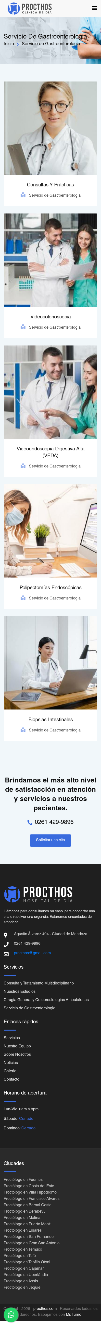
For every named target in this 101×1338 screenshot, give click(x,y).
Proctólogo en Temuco (23, 1250)
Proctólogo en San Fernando (29, 1237)
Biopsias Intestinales (50, 720)
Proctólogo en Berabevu (25, 1212)
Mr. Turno (73, 1315)
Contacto (11, 1080)
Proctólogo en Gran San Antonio (32, 1244)
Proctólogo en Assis (21, 1282)
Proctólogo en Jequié (22, 1288)
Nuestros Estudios (20, 992)
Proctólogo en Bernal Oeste (27, 1205)
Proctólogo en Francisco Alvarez (32, 1199)
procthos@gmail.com (32, 953)
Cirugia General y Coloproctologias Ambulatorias (46, 1000)
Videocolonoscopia (50, 317)
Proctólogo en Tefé (20, 1256)
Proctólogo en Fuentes (23, 1180)
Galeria (10, 1072)
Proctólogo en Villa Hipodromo (30, 1193)
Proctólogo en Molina (22, 1218)
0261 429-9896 (54, 823)
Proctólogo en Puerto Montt (27, 1224)
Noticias (11, 1063)
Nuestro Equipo (17, 1047)
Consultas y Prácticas (50, 185)
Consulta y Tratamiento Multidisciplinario (39, 984)
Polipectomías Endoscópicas (51, 588)
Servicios (12, 1038)
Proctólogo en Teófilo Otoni (27, 1263)
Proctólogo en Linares (23, 1231)
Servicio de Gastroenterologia (29, 1009)
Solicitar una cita (50, 840)
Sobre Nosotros (17, 1055)
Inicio (9, 44)
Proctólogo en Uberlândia (26, 1275)
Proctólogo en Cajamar (24, 1269)
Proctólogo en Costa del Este (29, 1186)
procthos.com (45, 1309)
